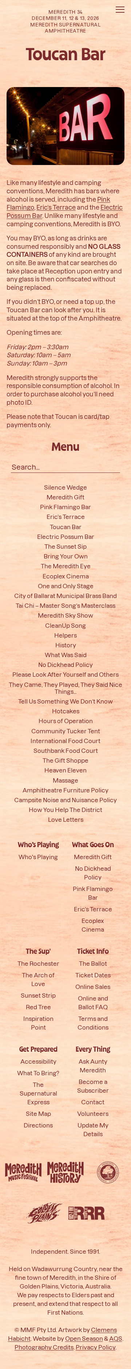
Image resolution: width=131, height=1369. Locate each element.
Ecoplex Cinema (66, 576)
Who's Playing (38, 856)
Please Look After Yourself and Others (65, 674)
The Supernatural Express (38, 1093)
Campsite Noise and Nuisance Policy (65, 799)
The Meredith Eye (66, 566)
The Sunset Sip (65, 546)
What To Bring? (38, 1072)
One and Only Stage (66, 585)
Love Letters (65, 819)
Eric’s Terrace (56, 207)
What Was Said (66, 654)
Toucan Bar (66, 526)
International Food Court (65, 740)
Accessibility (38, 1061)
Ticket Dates (93, 975)
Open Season (84, 1338)
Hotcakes (65, 711)
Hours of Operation (66, 721)
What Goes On (93, 845)
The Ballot (93, 963)
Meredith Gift (65, 497)
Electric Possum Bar (65, 536)
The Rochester (38, 963)
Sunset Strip (38, 995)
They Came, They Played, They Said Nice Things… (65, 688)
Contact (92, 1101)
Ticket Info (93, 952)
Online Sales (92, 986)
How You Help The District (65, 809)
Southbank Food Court (65, 750)
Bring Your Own (66, 556)
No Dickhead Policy (65, 664)
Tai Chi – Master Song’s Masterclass (65, 605)
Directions (38, 1125)
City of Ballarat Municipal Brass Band (65, 595)
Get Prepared (38, 1050)
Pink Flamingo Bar (65, 507)
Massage (65, 780)
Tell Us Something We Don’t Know (65, 701)
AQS (115, 1338)
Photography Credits (44, 1347)
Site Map (38, 1113)
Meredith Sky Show (65, 615)
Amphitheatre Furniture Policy (65, 790)
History (65, 645)
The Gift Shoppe (65, 760)
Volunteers (92, 1113)
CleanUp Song (65, 625)
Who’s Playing (38, 845)
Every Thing (93, 1050)
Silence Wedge (65, 487)
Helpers (65, 635)
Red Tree (38, 1006)
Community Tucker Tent (65, 730)
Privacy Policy (95, 1347)
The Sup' (38, 952)
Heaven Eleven (65, 770)
